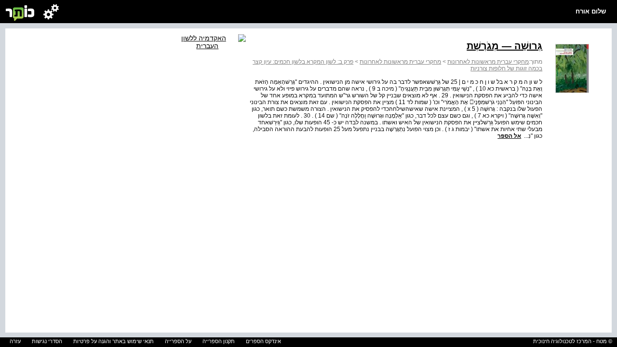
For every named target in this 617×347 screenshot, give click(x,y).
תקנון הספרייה (218, 341)
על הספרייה (178, 341)
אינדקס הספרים (263, 341)
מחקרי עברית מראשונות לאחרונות (488, 61)
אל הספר (509, 136)
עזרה (15, 341)
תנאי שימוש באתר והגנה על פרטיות (113, 341)
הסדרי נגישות (47, 341)
